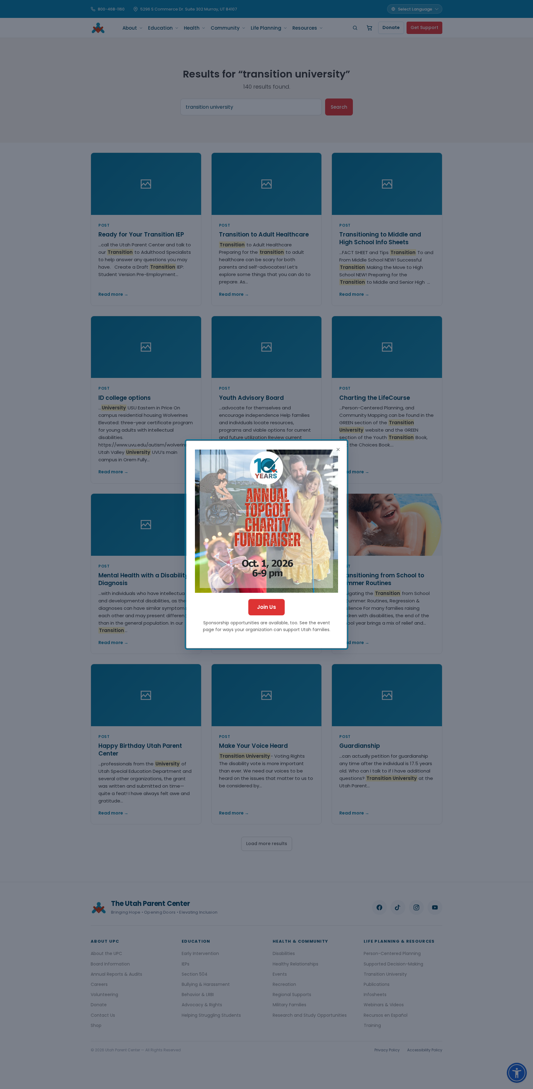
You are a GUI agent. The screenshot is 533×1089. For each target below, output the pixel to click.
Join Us (266, 607)
